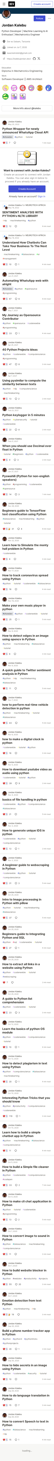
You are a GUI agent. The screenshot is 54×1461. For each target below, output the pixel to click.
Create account (42, 4)
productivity (19, 1106)
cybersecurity (20, 419)
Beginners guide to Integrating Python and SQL (23, 935)
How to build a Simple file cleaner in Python (25, 1168)
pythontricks (30, 1339)
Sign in (41, 196)
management (9, 258)
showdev (8, 137)
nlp (5, 220)
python (19, 137)
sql (15, 942)
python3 (17, 1339)
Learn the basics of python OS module (23, 1030)
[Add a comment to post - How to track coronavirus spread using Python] (16, 589)
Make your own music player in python (24, 607)
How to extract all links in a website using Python (21, 965)
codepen (7, 1179)
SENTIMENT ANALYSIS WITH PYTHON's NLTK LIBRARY (22, 214)
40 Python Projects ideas (20, 349)
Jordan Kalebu (15, 121)
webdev (17, 1278)
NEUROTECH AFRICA (35, 205)
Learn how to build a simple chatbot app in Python (21, 1134)
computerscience (36, 354)
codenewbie (33, 323)
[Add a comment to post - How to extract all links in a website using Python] (13, 982)
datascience (28, 254)
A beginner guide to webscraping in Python (25, 866)
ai (38, 254)
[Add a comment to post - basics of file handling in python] (16, 814)
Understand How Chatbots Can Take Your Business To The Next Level (24, 246)
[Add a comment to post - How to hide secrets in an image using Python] (16, 1379)
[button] (5, 88)
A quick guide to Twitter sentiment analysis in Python (26, 672)
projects (43, 1278)
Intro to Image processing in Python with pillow (21, 901)
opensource (31, 289)
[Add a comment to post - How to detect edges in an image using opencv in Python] (15, 654)
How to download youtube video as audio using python (27, 771)
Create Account (27, 188)
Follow (39, 18)
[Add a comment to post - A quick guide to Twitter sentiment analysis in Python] (16, 688)
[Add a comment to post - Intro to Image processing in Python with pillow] (16, 917)
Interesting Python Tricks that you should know (26, 1099)
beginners (18, 454)
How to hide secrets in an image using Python (24, 1367)
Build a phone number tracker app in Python (26, 1332)
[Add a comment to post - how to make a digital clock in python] (16, 753)
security (32, 1373)
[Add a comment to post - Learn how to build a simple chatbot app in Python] (16, 1150)
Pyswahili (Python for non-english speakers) (25, 477)
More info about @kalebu (27, 108)
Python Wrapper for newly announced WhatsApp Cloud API (25, 130)
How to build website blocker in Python (24, 1272)
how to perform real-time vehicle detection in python (25, 706)
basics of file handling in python (24, 799)
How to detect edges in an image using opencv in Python (25, 637)
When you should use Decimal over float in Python (26, 447)
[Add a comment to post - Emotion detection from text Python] (19, 1314)
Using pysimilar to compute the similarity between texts (24, 382)
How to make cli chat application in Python (26, 1203)
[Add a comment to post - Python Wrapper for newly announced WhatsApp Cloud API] (15, 142)
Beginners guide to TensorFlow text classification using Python (24, 512)
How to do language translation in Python (25, 1397)
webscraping (9, 976)
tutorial (29, 137)
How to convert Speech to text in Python (25, 1423)
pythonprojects (10, 1343)
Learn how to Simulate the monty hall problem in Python (25, 546)
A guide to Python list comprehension (17, 1000)
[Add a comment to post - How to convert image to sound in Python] (16, 1254)
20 (20, 1284)
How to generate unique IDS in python (23, 832)
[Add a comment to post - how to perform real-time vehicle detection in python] (16, 723)
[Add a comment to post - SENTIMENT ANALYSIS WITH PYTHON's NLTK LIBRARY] (16, 226)
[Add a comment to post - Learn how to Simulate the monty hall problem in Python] (15, 559)
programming (10, 293)
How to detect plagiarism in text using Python (24, 1065)
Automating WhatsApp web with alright (25, 282)
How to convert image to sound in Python (26, 1237)
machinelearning (17, 220)
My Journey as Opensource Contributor (21, 316)
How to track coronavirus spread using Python (25, 577)
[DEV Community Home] (11, 4)
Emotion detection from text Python (21, 1302)
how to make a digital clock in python (23, 741)
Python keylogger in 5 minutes (23, 415)
